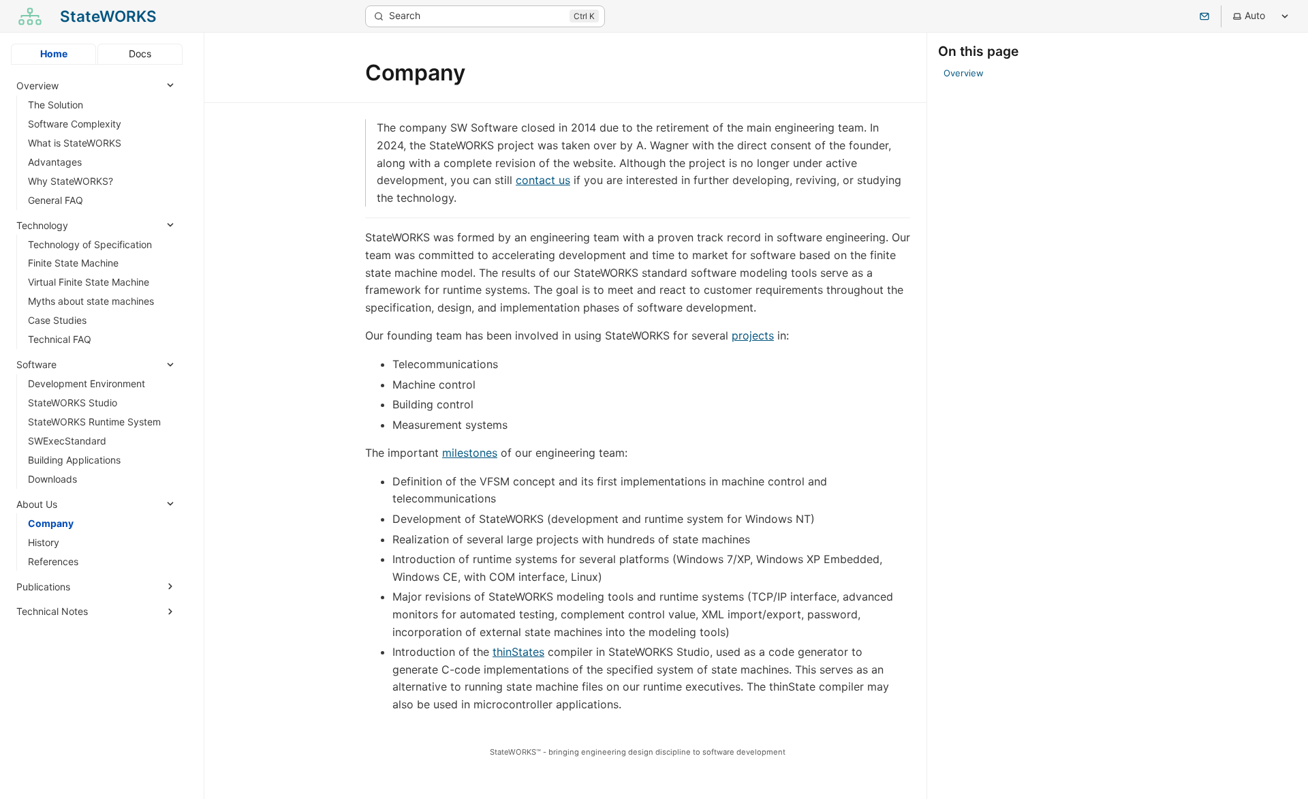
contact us (543, 180)
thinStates (518, 652)
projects (753, 335)
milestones (469, 452)
